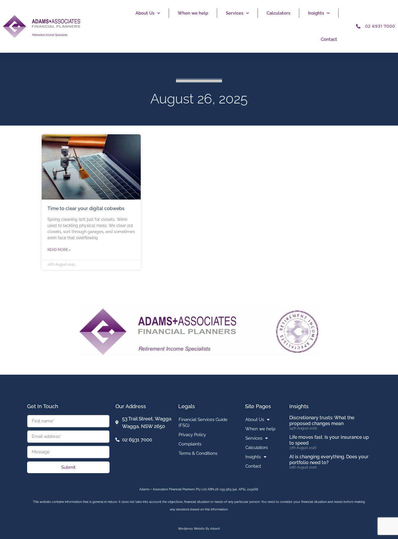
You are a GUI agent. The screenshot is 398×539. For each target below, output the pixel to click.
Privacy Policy (192, 434)
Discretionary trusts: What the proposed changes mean (321, 420)
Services (234, 13)
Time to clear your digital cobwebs (85, 208)
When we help (193, 13)
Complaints (190, 444)
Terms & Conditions (198, 453)
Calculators (278, 13)
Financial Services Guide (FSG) (203, 422)
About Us (144, 13)
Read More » (59, 250)
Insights (316, 13)
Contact (329, 39)
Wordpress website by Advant (199, 528)
